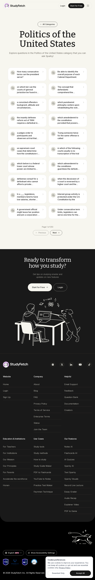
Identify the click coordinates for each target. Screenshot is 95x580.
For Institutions (10, 453)
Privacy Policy (40, 404)
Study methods (41, 453)
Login (62, 6)
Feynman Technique (43, 492)
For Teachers (9, 447)
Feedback (68, 391)
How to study (40, 459)
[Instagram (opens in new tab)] (53, 364)
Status (37, 423)
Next (55, 233)
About (36, 384)
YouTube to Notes (42, 479)
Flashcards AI (70, 453)
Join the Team (40, 429)
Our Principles (9, 466)
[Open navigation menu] (88, 5)
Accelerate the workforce (15, 479)
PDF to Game (70, 511)
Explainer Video (71, 504)
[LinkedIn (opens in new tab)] (71, 364)
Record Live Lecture (73, 485)
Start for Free (76, 6)
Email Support (71, 384)
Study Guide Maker (43, 466)
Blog (36, 391)
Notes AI (68, 447)
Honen (6, 485)
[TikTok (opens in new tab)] (89, 364)
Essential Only (58, 573)
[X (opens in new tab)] (62, 364)
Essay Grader (70, 492)
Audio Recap (70, 498)
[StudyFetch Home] (14, 5)
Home (6, 384)
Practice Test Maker (43, 485)
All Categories (49, 24)
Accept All (80, 573)
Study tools (39, 447)
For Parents (8, 472)
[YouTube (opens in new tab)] (80, 364)
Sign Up (7, 397)
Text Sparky (70, 472)
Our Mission (8, 459)
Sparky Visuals (71, 479)
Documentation (71, 404)
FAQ (36, 397)
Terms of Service (42, 410)
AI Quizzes (69, 459)
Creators (68, 410)
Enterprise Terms (42, 416)
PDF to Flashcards (42, 472)
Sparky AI (69, 466)
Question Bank (71, 397)
